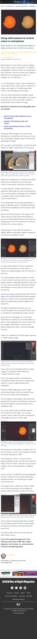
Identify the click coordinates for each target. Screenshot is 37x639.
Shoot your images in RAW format (13, 294)
